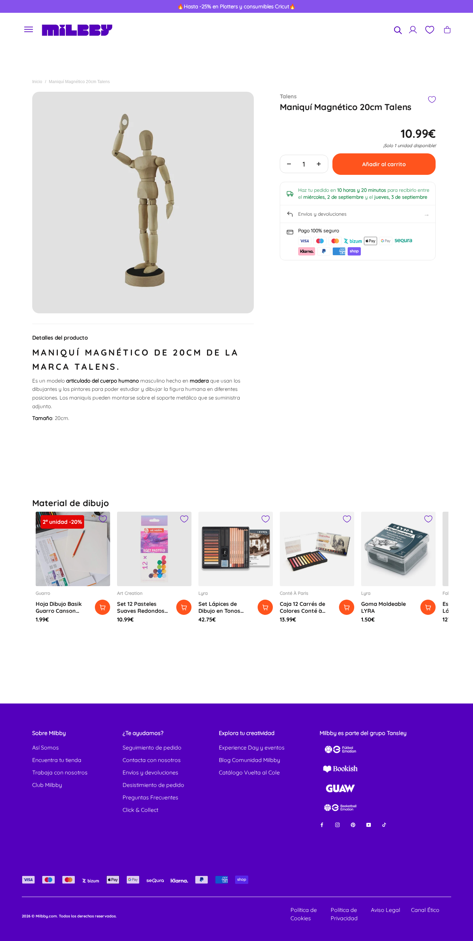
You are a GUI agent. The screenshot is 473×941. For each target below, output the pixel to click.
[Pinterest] (353, 824)
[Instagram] (337, 824)
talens (288, 96)
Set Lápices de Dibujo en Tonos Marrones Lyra (219, 610)
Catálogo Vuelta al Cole (249, 772)
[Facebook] (322, 824)
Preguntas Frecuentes (150, 797)
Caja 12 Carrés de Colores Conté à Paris (302, 610)
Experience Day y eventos (252, 747)
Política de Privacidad (344, 914)
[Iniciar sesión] (413, 30)
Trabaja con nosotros (60, 772)
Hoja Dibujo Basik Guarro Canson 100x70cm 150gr (59, 610)
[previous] (29, 6)
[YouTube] (368, 824)
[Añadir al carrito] (102, 607)
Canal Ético (425, 909)
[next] (444, 6)
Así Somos (45, 747)
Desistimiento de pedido (153, 784)
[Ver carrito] (447, 30)
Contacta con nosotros (152, 759)
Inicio (37, 81)
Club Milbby (47, 784)
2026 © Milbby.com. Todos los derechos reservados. (69, 916)
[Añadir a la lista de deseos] (432, 99)
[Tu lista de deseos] (429, 30)
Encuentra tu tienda (56, 759)
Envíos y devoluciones (150, 772)
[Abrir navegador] (29, 30)
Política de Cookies (304, 914)
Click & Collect (140, 809)
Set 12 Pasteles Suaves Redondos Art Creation (140, 610)
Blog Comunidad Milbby (249, 759)
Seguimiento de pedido (152, 747)
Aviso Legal (385, 909)
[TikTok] (384, 824)
